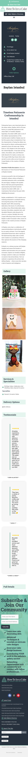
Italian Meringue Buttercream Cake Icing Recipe (13, 713)
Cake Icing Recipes (6, 690)
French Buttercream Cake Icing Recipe (11, 710)
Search (24, 732)
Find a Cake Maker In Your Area (9, 721)
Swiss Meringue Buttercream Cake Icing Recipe (13, 715)
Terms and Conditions (10, 752)
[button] (14, 17)
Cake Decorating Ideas (7, 685)
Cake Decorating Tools (7, 687)
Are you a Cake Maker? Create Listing (10, 724)
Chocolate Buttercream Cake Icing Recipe (11, 708)
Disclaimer (20, 752)
